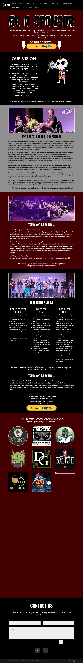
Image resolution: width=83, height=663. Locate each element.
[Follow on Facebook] (37, 650)
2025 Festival (55, 3)
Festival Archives (68, 3)
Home (14, 3)
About (20, 3)
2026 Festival (43, 3)
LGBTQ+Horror (27, 7)
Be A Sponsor (16, 7)
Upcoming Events (31, 3)
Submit (36, 7)
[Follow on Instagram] (45, 650)
